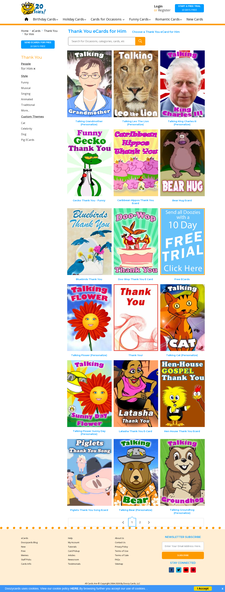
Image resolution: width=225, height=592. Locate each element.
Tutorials (72, 546)
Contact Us (120, 542)
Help (70, 538)
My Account (73, 542)
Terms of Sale (122, 555)
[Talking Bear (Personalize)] (136, 472)
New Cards (194, 19)
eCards (36, 30)
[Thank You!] (136, 317)
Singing (25, 93)
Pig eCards (27, 140)
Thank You (50, 30)
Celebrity (26, 128)
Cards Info (26, 563)
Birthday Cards (44, 19)
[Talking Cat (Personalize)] (182, 317)
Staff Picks (26, 559)
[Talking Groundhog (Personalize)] (182, 472)
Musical (25, 88)
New (23, 546)
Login (158, 6)
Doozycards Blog (29, 542)
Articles (71, 555)
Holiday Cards (73, 19)
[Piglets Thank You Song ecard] (89, 472)
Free (23, 551)
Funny (25, 82)
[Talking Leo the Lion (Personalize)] (136, 83)
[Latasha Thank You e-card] (136, 393)
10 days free (189, 8)
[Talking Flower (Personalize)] (89, 317)
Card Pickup (74, 551)
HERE (74, 588)
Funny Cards (139, 19)
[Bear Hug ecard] (182, 162)
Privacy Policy (121, 546)
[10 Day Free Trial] (182, 241)
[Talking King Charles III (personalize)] (182, 83)
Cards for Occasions (106, 19)
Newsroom (73, 559)
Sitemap (119, 563)
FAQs (117, 559)
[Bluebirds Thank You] (89, 241)
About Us (119, 538)
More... (25, 110)
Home (24, 30)
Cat (23, 123)
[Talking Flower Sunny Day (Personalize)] (89, 393)
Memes (24, 555)
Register (164, 10)
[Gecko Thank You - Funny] (89, 162)
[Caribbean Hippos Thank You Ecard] (136, 162)
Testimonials (74, 563)
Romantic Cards (167, 19)
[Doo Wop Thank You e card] (136, 241)
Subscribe (183, 555)
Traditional (28, 105)
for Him (29, 34)
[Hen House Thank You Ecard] (182, 393)
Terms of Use (121, 551)
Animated (27, 99)
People (26, 63)
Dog (23, 134)
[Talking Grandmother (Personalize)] (89, 83)
